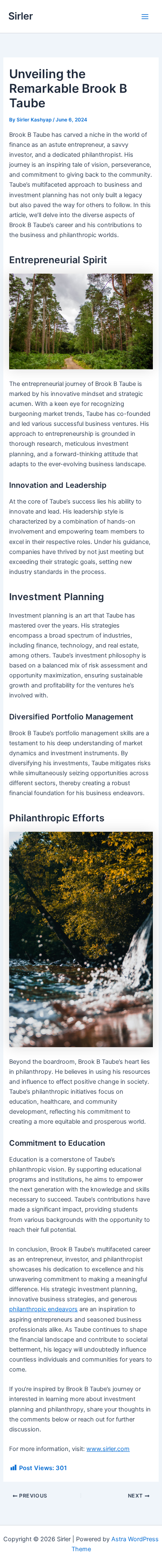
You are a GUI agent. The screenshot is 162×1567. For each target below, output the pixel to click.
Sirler (20, 16)
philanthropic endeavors (43, 1309)
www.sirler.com (108, 1449)
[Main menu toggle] (145, 16)
